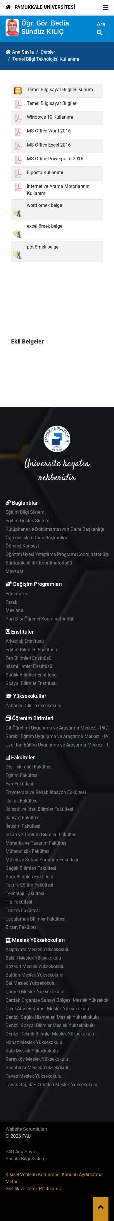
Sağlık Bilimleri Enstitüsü (31, 675)
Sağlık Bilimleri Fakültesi (31, 868)
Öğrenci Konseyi (22, 546)
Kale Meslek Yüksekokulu (32, 1051)
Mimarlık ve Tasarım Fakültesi (37, 843)
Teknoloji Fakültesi (25, 893)
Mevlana (14, 610)
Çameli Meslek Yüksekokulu (34, 991)
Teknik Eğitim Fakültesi (29, 885)
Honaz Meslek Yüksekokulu (34, 1042)
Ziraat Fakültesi (22, 927)
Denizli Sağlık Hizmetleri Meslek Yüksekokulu (52, 1017)
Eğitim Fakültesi (22, 775)
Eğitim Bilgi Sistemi (26, 512)
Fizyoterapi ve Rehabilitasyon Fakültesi (46, 792)
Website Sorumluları (26, 1129)
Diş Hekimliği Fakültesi (29, 767)
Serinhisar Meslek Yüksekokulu (38, 1067)
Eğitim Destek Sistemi (28, 520)
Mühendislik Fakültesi (28, 851)
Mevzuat (14, 571)
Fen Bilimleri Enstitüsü (28, 658)
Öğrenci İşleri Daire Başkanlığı (36, 537)
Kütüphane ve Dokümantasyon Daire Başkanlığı (55, 529)
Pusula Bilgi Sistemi (26, 1159)
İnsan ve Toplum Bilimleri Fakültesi (41, 834)
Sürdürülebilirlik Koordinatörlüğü (39, 563)
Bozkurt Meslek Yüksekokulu (35, 966)
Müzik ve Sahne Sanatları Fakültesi (42, 860)
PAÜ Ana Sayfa (21, 1151)
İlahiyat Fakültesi (23, 817)
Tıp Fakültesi (19, 902)
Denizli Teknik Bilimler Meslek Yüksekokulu (50, 1034)
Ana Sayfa (23, 52)
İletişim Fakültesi (23, 826)
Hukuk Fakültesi (22, 801)
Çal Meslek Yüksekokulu (31, 983)
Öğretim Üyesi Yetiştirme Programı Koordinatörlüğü (58, 554)
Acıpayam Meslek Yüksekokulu (38, 949)
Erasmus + (16, 593)
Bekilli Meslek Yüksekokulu (33, 958)
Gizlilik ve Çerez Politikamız (34, 1188)
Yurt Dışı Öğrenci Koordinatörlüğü (40, 619)
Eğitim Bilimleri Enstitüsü (31, 649)
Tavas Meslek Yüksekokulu (33, 1076)
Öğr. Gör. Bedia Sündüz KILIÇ (45, 27)
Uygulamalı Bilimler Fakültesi (35, 919)
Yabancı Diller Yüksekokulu (33, 705)
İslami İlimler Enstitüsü (29, 666)
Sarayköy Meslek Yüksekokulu (37, 1059)
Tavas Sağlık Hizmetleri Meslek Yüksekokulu (51, 1084)
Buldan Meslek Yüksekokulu (34, 975)
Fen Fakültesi (19, 784)
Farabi (12, 602)
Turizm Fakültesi (23, 910)
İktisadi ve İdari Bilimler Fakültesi (39, 809)
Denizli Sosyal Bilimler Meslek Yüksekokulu (50, 1025)
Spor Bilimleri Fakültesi (29, 877)
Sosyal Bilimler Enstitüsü (31, 683)
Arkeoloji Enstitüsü (25, 641)
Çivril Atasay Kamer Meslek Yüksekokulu (47, 1008)
